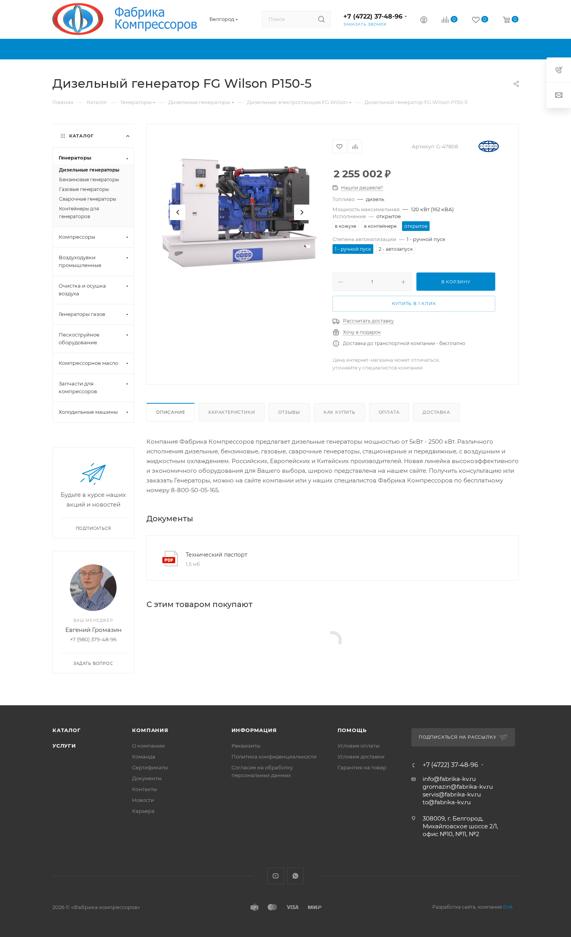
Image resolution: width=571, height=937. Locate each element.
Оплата (389, 412)
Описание (170, 412)
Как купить (339, 412)
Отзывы (289, 412)
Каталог (66, 730)
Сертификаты (150, 767)
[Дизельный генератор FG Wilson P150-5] (239, 212)
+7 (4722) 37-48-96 (372, 16)
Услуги (64, 746)
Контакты (144, 789)
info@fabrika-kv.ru (449, 779)
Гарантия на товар (362, 767)
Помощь (352, 730)
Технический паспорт (216, 554)
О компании (148, 746)
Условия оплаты (359, 746)
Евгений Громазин (93, 629)
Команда (143, 756)
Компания (150, 730)
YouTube (275, 876)
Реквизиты (246, 746)
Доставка (436, 412)
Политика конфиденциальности (274, 756)
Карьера (143, 811)
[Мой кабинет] (423, 21)
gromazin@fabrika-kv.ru (458, 786)
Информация (254, 730)
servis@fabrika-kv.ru (452, 794)
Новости (143, 800)
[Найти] (321, 19)
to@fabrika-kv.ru (447, 802)
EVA (508, 907)
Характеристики (231, 412)
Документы (147, 778)
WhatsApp (295, 876)
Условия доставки (361, 756)
